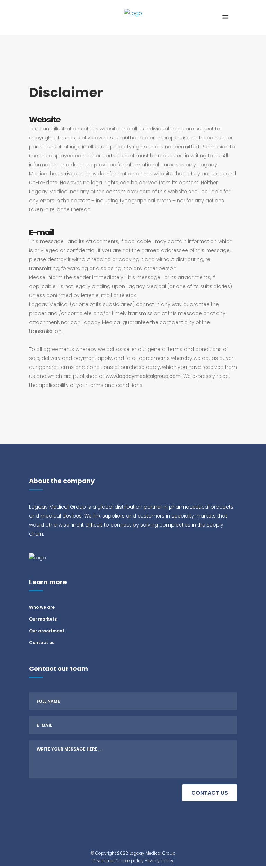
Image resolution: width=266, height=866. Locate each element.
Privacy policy (159, 861)
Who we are (42, 607)
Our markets (43, 619)
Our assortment (46, 631)
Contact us (41, 642)
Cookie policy (130, 861)
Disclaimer (103, 861)
